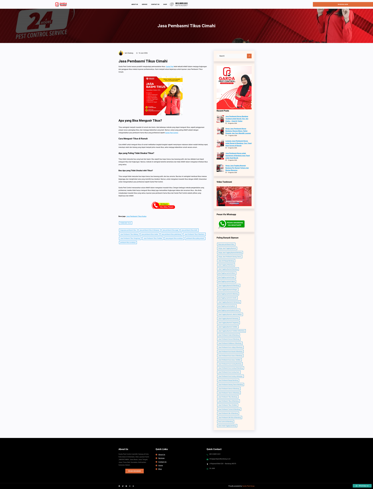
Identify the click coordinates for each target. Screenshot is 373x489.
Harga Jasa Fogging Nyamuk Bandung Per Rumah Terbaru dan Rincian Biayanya (237, 168)
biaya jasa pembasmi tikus (226, 244)
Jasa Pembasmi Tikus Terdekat (152, 238)
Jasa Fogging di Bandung (226, 265)
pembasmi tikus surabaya (128, 242)
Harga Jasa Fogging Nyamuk (227, 248)
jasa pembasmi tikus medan (150, 234)
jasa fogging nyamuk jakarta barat (228, 310)
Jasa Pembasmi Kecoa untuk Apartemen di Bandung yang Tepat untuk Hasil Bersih (237, 155)
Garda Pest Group (248, 486)
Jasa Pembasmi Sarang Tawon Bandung (230, 384)
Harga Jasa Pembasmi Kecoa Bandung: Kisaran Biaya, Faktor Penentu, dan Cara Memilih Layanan (238, 131)
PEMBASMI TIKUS (125, 223)
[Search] (249, 56)
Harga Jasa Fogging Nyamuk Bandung (230, 252)
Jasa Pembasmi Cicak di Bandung (228, 335)
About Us (161, 455)
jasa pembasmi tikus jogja (170, 230)
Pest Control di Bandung (225, 421)
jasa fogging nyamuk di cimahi (227, 298)
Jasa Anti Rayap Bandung (226, 261)
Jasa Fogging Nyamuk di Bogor (227, 289)
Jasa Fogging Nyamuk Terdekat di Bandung (231, 331)
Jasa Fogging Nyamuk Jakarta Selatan (230, 314)
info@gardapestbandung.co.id (219, 459)
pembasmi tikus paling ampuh (195, 238)
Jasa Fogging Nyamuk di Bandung (228, 285)
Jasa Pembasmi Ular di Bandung (228, 413)
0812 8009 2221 (181, 3)
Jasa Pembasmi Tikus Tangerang (130, 238)
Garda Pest (169, 66)
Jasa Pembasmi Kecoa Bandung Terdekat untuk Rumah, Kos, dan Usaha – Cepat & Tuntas (236, 118)
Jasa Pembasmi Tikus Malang (129, 234)
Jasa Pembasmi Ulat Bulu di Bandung (229, 417)
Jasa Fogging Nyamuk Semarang (228, 318)
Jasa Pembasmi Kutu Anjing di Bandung (230, 347)
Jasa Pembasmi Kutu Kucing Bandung (229, 364)
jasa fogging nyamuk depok (226, 281)
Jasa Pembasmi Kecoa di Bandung (228, 339)
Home (160, 465)
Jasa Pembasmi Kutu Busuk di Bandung (230, 351)
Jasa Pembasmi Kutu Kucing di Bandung (230, 368)
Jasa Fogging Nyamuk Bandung (228, 269)
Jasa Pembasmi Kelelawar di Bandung (229, 343)
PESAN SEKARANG (134, 471)
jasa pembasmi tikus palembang (171, 234)
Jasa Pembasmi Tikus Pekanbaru (194, 234)
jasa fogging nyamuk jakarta (226, 306)
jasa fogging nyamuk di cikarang (228, 294)
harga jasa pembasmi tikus (128, 230)
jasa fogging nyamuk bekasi (226, 273)
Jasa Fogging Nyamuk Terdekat (227, 327)
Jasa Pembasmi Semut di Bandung (228, 388)
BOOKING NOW (343, 4)
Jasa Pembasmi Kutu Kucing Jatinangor (230, 376)
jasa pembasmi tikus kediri (189, 230)
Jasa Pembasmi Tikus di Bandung (228, 401)
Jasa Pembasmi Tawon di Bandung (229, 393)
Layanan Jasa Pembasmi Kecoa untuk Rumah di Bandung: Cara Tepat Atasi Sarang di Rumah (238, 143)
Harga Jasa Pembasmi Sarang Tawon (229, 256)
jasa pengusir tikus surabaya (174, 238)
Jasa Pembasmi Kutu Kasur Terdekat (229, 360)
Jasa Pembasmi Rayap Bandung (228, 380)
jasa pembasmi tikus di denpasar (149, 230)
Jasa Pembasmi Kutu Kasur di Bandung (230, 355)
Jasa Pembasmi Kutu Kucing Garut (228, 372)
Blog (160, 469)
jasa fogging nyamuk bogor (226, 277)
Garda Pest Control (171, 133)
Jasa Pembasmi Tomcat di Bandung (229, 409)
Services (161, 458)
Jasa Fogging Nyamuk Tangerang (228, 322)
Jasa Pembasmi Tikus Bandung (227, 397)
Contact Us (162, 462)
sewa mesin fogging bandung (227, 426)
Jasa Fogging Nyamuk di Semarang (229, 302)
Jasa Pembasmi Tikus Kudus (136, 216)
